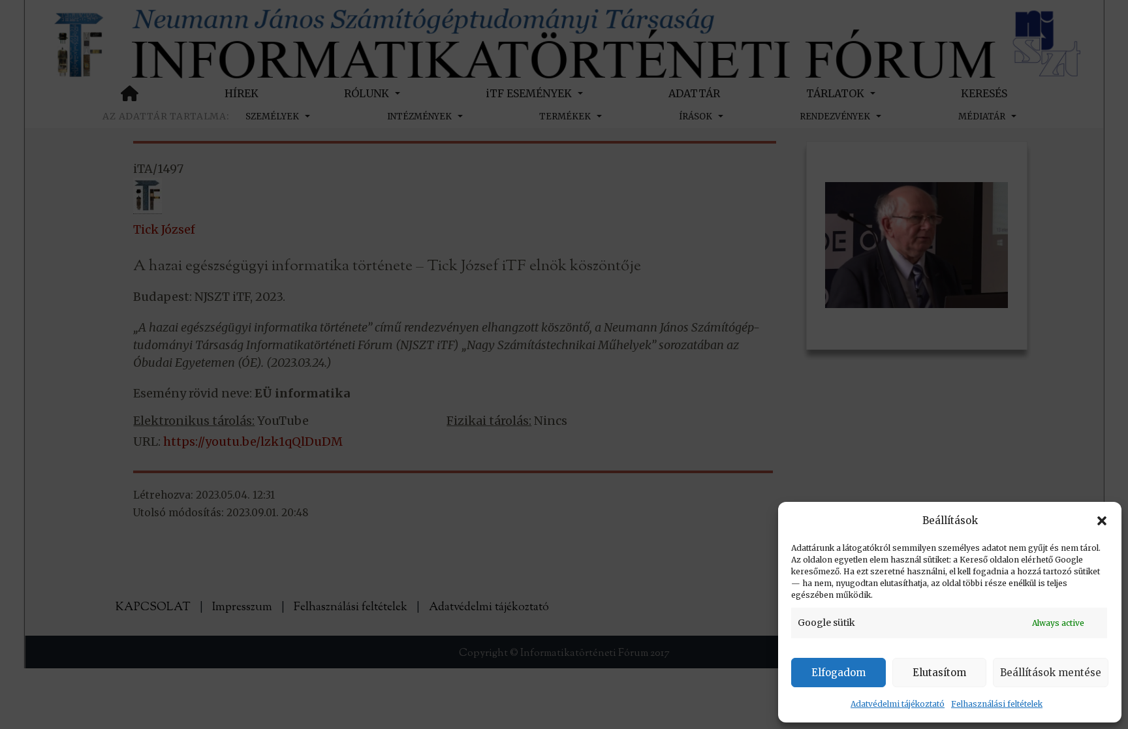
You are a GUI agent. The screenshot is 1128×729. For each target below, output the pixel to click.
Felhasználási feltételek (996, 704)
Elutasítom (939, 672)
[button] (1101, 520)
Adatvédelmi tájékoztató (898, 704)
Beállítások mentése (1050, 672)
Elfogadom (838, 672)
